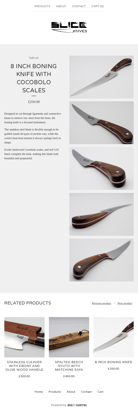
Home (38, 392)
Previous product (101, 303)
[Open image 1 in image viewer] (101, 77)
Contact (79, 6)
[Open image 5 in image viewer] (101, 260)
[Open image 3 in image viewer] (101, 168)
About (61, 6)
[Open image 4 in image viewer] (101, 214)
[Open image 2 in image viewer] (101, 122)
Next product (125, 303)
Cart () (97, 6)
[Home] (69, 27)
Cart (101, 392)
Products (42, 6)
